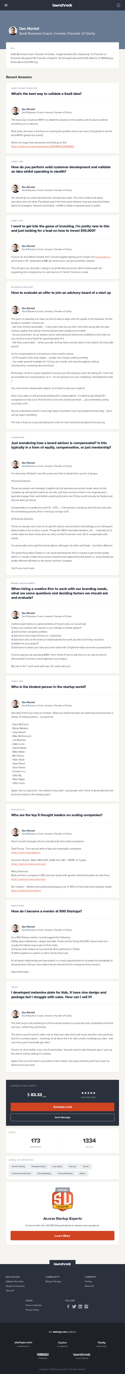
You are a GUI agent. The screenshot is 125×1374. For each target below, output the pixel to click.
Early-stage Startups (24, 88)
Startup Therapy (53, 1281)
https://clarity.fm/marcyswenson (28, 879)
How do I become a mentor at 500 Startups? (46, 911)
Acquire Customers (15, 1286)
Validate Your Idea (14, 1281)
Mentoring (17, 906)
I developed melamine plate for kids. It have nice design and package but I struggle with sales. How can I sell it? (58, 994)
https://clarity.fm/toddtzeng (25, 852)
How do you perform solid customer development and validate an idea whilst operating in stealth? (61, 169)
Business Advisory (22, 287)
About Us (89, 1286)
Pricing (88, 1281)
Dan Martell (28, 109)
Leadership (18, 438)
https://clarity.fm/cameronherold (28, 864)
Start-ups (17, 162)
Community (52, 1276)
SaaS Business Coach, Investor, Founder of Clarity (47, 112)
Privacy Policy (32, 1310)
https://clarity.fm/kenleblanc (26, 890)
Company (91, 1276)
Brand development (23, 583)
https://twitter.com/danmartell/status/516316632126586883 (42, 146)
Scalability (18, 810)
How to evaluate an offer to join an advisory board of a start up (61, 292)
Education (13, 1276)
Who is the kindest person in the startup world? (48, 686)
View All (10, 1290)
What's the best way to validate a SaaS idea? (46, 93)
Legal (29, 1300)
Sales (14, 987)
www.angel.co (102, 257)
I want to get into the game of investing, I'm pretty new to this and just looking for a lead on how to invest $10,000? (60, 228)
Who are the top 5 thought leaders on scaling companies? (56, 815)
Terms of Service (34, 1305)
